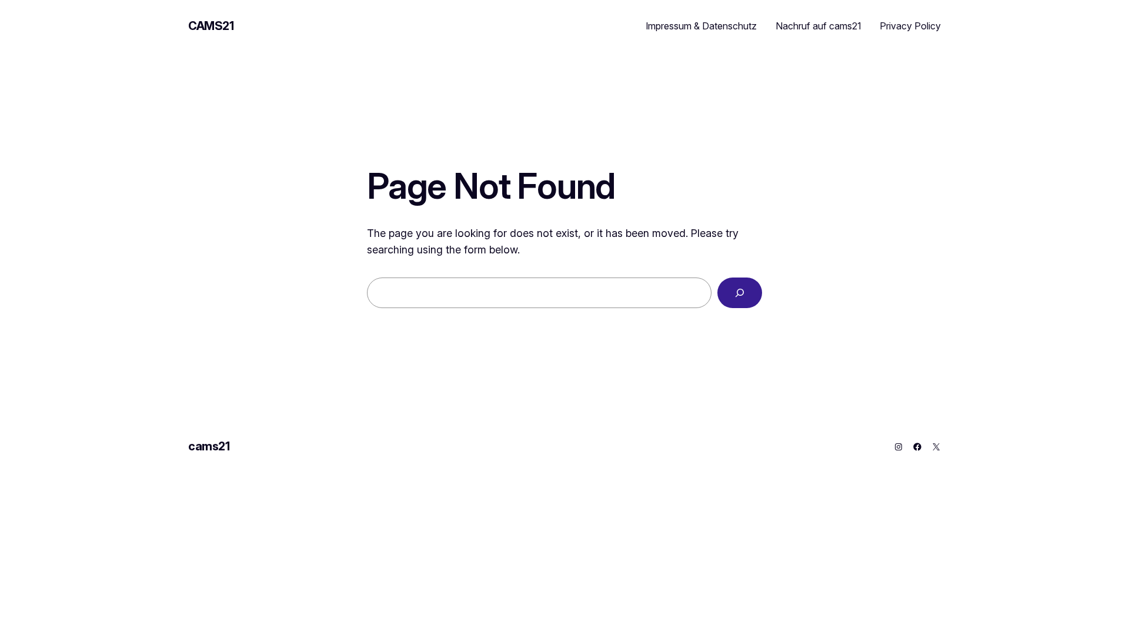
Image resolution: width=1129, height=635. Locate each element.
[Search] (739, 293)
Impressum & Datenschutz (701, 26)
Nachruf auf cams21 (818, 26)
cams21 (211, 26)
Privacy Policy (910, 26)
